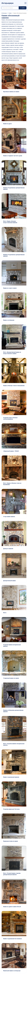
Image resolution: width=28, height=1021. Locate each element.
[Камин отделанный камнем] (14, 762)
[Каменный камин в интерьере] (14, 955)
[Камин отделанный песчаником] (14, 923)
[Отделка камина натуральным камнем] (14, 629)
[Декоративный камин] (14, 565)
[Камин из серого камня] (14, 273)
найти (23, 7)
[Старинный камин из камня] (14, 663)
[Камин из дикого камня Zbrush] (14, 891)
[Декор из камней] (14, 533)
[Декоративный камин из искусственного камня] (14, 337)
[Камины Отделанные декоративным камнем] (14, 172)
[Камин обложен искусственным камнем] (14, 206)
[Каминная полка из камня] (14, 826)
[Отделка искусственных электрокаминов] (14, 402)
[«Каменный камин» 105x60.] (14, 436)
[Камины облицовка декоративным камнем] (14, 695)
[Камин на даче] (14, 108)
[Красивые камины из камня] (14, 76)
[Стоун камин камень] (14, 501)
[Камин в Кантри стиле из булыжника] (14, 370)
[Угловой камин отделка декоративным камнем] (14, 858)
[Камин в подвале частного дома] (14, 140)
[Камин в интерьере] (14, 305)
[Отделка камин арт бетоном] (14, 794)
